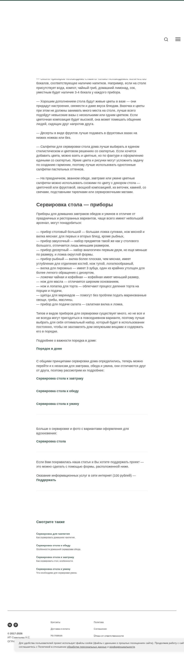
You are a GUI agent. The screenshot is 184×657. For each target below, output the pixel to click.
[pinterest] (15, 625)
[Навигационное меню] (177, 39)
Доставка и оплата (60, 629)
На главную (56, 635)
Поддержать (46, 480)
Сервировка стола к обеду (57, 391)
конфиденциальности (122, 646)
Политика (99, 622)
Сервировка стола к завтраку (59, 378)
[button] (166, 39)
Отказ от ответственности (109, 635)
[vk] (10, 625)
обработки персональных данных (87, 646)
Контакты (55, 622)
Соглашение (100, 629)
